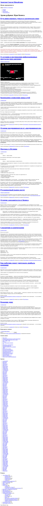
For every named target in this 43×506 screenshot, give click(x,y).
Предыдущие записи (4, 331)
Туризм (6, 480)
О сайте (4, 10)
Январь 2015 (5, 378)
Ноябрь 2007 (5, 463)
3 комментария (3, 130)
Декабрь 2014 (5, 379)
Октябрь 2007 (5, 464)
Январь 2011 (5, 425)
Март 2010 (5, 435)
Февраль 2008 (5, 460)
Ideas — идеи (5, 483)
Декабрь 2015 (5, 368)
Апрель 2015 (5, 375)
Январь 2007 (5, 470)
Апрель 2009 (5, 446)
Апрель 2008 (5, 458)
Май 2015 (4, 374)
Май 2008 (4, 457)
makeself (19, 54)
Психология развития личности (35, 124)
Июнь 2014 (5, 385)
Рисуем (4, 341)
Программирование (6, 491)
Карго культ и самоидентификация (9, 356)
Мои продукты (5, 490)
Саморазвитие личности (7, 493)
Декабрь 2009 (5, 438)
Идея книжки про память (7, 353)
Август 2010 (5, 430)
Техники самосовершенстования (11, 500)
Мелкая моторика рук (7, 345)
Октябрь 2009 (5, 440)
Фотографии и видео (7, 503)
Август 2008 (5, 454)
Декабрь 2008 (5, 450)
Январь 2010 (5, 437)
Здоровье (6, 495)
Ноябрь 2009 (5, 439)
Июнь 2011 (5, 420)
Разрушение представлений (8, 350)
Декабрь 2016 (5, 361)
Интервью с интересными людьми (9, 489)
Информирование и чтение (8, 352)
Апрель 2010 (5, 434)
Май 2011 (4, 421)
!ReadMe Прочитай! (6, 482)
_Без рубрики (5, 475)
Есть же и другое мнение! (8, 349)
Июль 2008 (5, 455)
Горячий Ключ (7, 476)
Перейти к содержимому (8, 7)
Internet (4, 484)
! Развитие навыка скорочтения (9, 481)
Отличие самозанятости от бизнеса (14, 200)
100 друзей (7, 494)
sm (17, 94)
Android (6, 486)
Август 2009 (5, 442)
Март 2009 (5, 447)
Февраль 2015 (5, 377)
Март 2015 (5, 376)
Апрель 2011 (5, 422)
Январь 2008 (5, 461)
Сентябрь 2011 (5, 417)
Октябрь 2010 (5, 428)
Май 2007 (4, 469)
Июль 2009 (5, 443)
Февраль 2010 (5, 436)
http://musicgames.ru (4, 195)
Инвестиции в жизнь (7, 348)
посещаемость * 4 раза (9, 487)
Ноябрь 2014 (5, 380)
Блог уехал (5, 337)
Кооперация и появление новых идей (15, 98)
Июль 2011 (5, 419)
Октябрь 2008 (5, 452)
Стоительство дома (6, 502)
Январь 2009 (5, 449)
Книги (6, 497)
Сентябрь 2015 (5, 370)
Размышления (7, 478)
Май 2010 (4, 433)
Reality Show (5, 485)
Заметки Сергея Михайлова (11, 2)
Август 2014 (5, 383)
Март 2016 (5, 365)
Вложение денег (6, 302)
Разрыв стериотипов (7, 492)
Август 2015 (5, 371)
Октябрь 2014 (5, 381)
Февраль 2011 (5, 424)
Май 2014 (4, 386)
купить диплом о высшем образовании (13, 333)
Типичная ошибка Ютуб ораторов (9, 346)
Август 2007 (5, 466)
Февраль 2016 (5, 366)
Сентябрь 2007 (5, 465)
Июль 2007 (5, 467)
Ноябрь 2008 (5, 451)
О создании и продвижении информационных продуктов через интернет (18, 58)
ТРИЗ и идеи (2, 125)
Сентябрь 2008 (5, 453)
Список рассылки (6, 12)
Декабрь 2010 (5, 426)
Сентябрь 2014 (5, 382)
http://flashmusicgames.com (35, 195)
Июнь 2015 (5, 373)
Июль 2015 (5, 372)
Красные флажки (6, 354)
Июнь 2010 (5, 432)
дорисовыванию (21, 240)
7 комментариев (3, 151)
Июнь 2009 (5, 444)
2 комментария (3, 100)
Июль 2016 (5, 362)
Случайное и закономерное (8, 344)
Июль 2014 (5, 384)
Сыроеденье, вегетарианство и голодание (13, 488)
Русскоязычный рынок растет (12, 190)
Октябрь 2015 (5, 369)
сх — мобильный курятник (8, 342)
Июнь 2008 (5, 456)
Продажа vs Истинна (8, 149)
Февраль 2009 (5, 448)
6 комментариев (3, 267)
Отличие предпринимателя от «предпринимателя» (20, 128)
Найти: (1, 332)
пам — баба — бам (6, 340)
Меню (2, 7)
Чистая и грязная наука (7, 355)
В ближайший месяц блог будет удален (10, 339)
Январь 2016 (5, 367)
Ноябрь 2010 (5, 427)
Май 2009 (4, 445)
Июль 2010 (5, 431)
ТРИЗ (4, 347)
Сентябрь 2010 (5, 429)
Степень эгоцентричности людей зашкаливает (11, 338)
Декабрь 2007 (5, 462)
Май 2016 (4, 363)
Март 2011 (5, 423)
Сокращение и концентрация (12, 228)
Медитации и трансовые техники (11, 498)
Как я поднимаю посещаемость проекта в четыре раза (10, 296)
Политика (7, 477)
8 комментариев (3, 202)
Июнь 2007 (5, 468)
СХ (3, 343)
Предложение (5, 11)
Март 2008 (5, 459)
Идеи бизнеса (27, 54)
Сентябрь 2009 (5, 441)
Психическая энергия (7, 351)
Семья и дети (7, 479)
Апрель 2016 (5, 364)
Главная (4, 9)
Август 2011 (5, 418)
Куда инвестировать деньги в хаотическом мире (19, 19)
